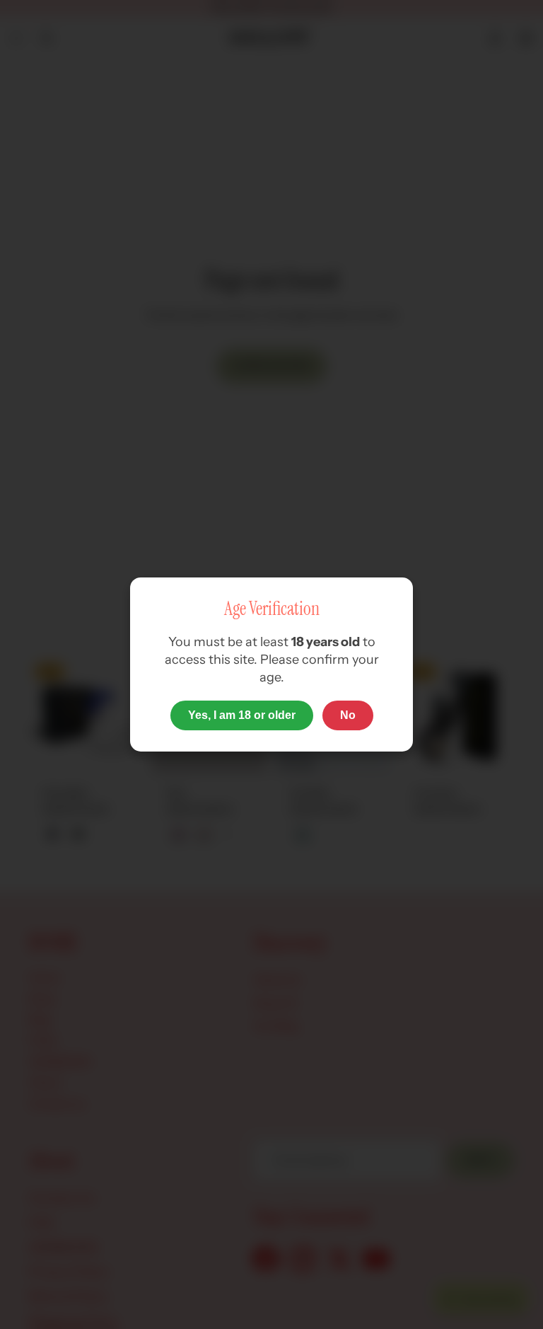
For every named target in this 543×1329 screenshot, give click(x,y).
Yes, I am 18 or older (242, 715)
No (348, 715)
